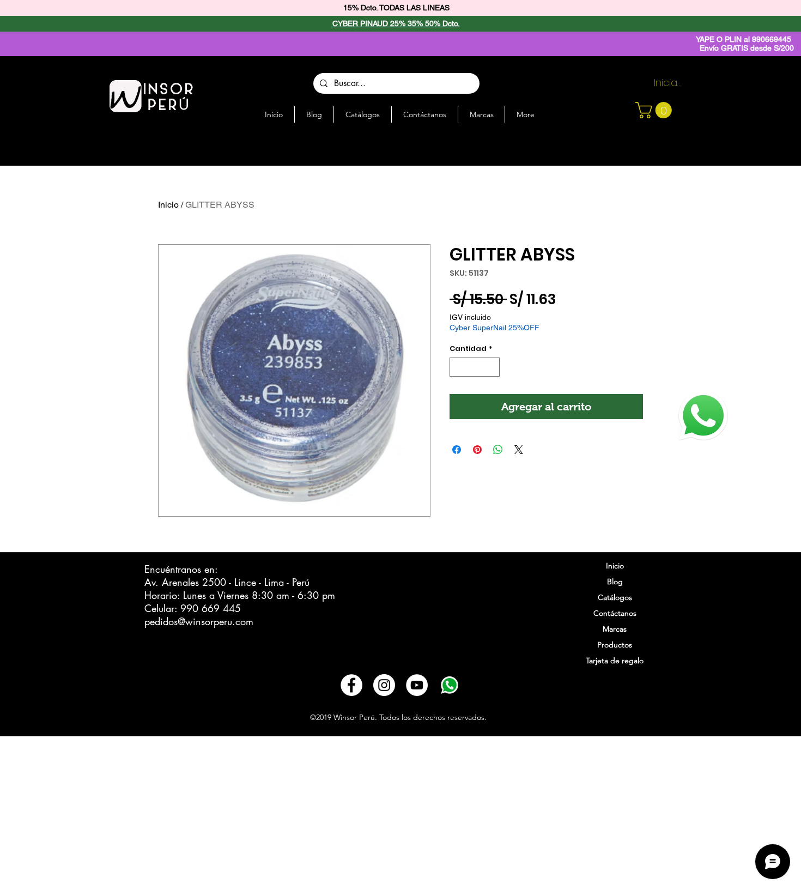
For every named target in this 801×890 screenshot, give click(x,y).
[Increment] (492, 367)
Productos (614, 645)
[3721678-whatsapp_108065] (449, 685)
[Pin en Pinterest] (477, 449)
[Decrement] (457, 367)
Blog (615, 581)
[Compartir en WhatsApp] (498, 449)
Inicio (168, 204)
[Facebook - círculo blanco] (351, 685)
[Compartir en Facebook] (456, 449)
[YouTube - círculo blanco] (417, 685)
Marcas (615, 629)
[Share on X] (518, 449)
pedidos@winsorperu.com (198, 621)
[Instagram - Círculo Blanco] (384, 685)
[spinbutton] (475, 367)
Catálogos (615, 597)
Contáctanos (614, 613)
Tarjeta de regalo (615, 660)
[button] (655, 110)
